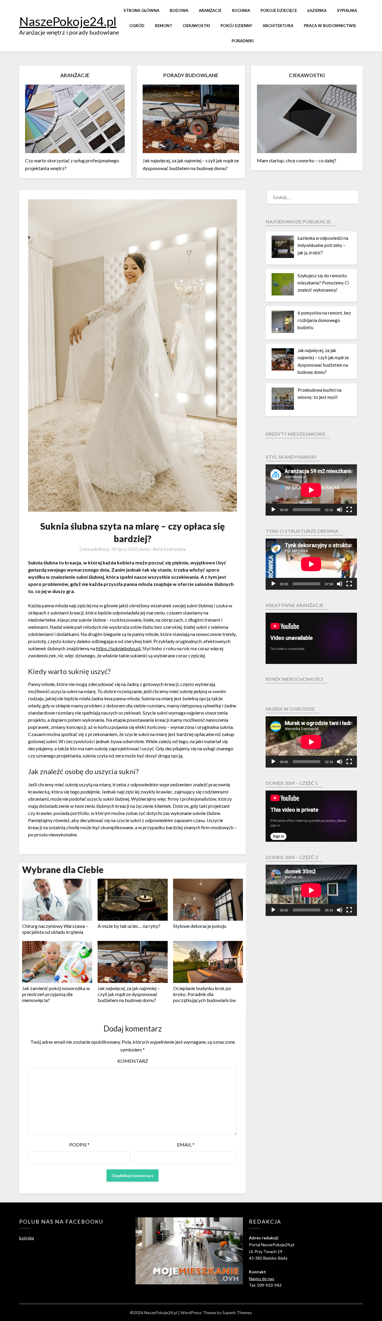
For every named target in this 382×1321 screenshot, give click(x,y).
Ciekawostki (196, 25)
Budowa (179, 10)
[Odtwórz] (273, 510)
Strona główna (141, 10)
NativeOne (132, 1009)
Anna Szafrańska (169, 549)
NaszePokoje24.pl (67, 21)
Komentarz (132, 1061)
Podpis (79, 1144)
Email (186, 1144)
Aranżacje (210, 10)
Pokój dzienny (236, 25)
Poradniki (243, 40)
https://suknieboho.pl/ (118, 648)
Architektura (278, 25)
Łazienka (316, 10)
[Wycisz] (340, 510)
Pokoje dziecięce (279, 10)
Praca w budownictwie (330, 25)
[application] (311, 490)
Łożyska (26, 1237)
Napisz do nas (261, 1278)
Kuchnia (241, 10)
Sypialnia (347, 10)
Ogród (136, 25)
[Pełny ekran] (349, 510)
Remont (163, 25)
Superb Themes (237, 1312)
